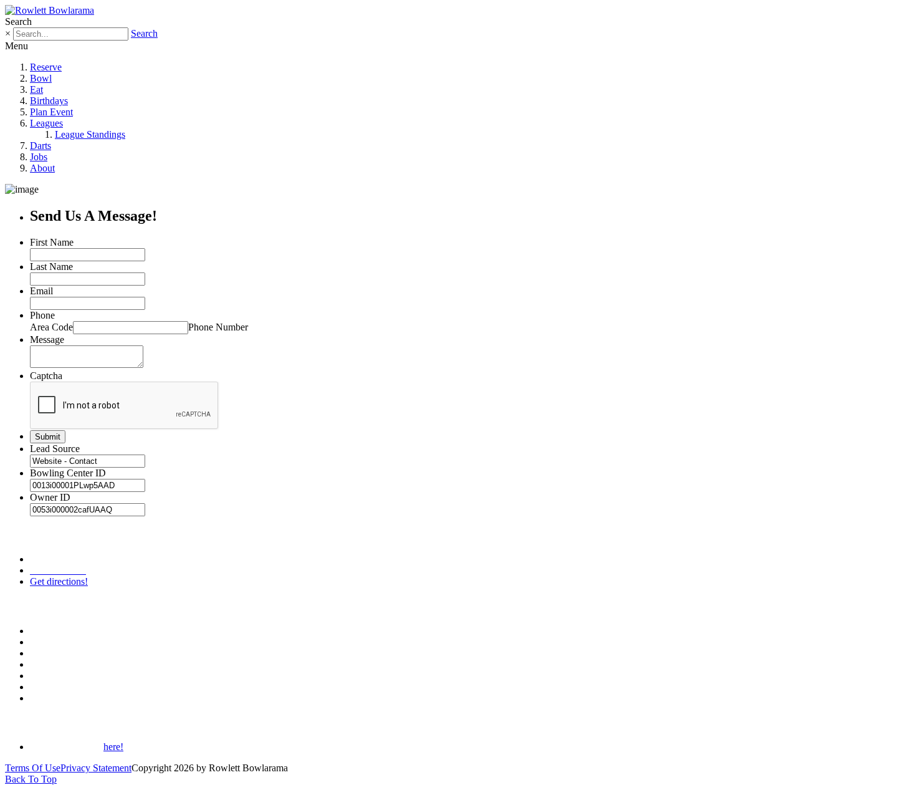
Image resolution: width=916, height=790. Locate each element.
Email (41, 291)
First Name (52, 242)
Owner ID (50, 497)
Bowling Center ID (68, 473)
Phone (42, 315)
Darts (40, 145)
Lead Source (55, 448)
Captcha (46, 375)
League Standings (90, 134)
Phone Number (218, 327)
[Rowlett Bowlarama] (49, 10)
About (42, 168)
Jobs (38, 157)
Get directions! (59, 581)
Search (144, 33)
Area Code (51, 327)
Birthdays (49, 100)
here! (113, 746)
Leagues (46, 123)
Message (47, 339)
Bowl (41, 78)
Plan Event (51, 112)
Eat (36, 89)
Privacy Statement (95, 768)
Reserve (46, 67)
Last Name (51, 266)
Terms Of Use (32, 768)
